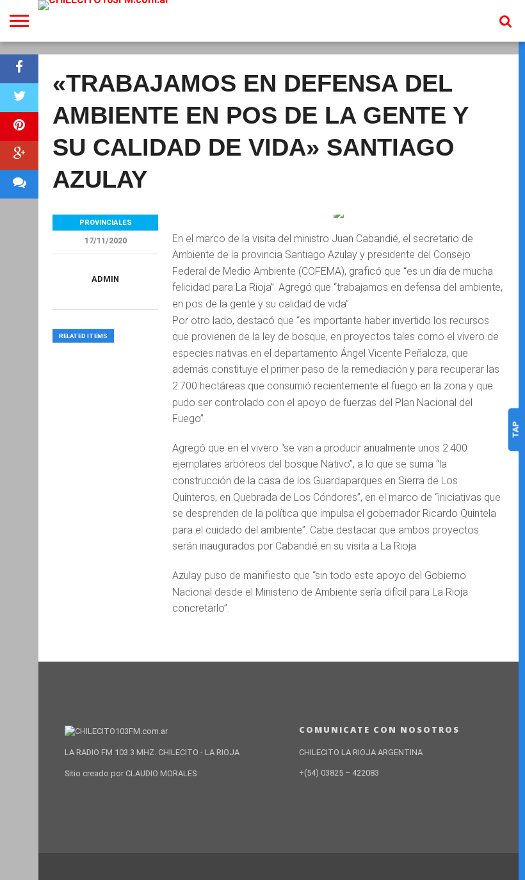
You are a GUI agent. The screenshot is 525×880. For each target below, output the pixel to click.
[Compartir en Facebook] (19, 68)
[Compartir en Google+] (19, 155)
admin (105, 279)
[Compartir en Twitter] (19, 97)
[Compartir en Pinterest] (19, 126)
